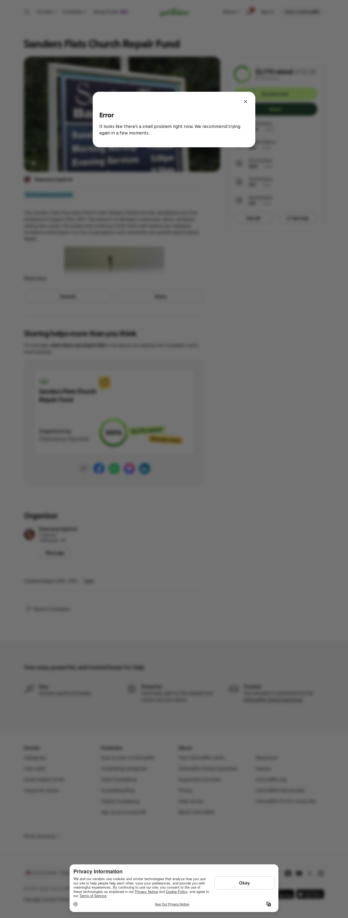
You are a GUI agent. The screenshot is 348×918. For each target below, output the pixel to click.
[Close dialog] (245, 101)
